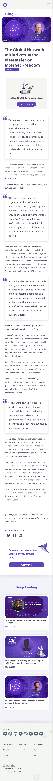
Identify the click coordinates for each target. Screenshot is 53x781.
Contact (6, 755)
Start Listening (26, 104)
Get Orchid (26, 564)
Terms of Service (19, 772)
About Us (6, 750)
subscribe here (32, 514)
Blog (9, 14)
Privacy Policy (7, 772)
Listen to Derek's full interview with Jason (23, 489)
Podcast (22, 750)
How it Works (8, 744)
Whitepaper (38, 744)
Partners (37, 750)
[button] (49, 4)
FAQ (35, 755)
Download (22, 744)
